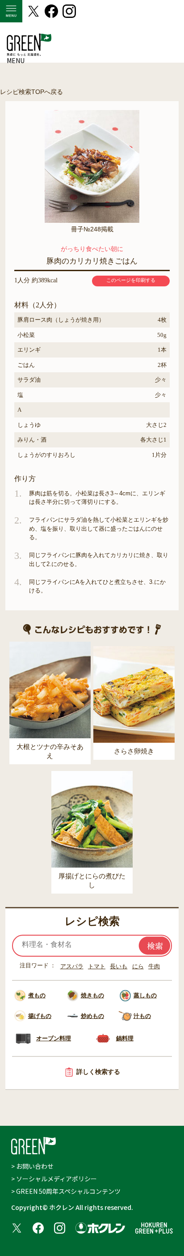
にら (138, 966)
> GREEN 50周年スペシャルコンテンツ (66, 1191)
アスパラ (72, 966)
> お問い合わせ (32, 1166)
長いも (118, 966)
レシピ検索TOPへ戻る (31, 91)
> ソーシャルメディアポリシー (54, 1178)
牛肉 (154, 966)
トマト (96, 966)
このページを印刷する (130, 280)
